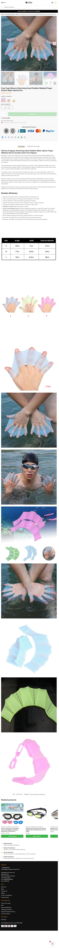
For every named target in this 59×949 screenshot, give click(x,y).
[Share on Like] (2, 137)
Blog (2, 889)
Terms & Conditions (6, 895)
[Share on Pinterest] (12, 137)
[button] (6, 113)
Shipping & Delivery (6, 909)
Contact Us (4, 891)
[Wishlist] (21, 805)
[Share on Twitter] (8, 137)
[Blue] (8, 100)
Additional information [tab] (33, 146)
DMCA (3, 893)
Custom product (5, 913)
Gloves (17, 14)
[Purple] (3, 100)
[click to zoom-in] (29, 43)
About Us (3, 887)
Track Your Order (6, 903)
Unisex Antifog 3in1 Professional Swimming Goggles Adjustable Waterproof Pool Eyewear (10, 830)
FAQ (2, 905)
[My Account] (52, 3)
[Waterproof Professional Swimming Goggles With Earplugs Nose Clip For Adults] (37, 814)
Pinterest (3, 919)
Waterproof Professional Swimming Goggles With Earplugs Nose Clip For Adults (36, 830)
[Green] (14, 100)
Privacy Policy (5, 897)
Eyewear (3, 826)
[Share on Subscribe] (21, 137)
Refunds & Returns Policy (8, 911)
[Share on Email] (18, 137)
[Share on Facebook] (5, 137)
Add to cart (32, 114)
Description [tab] (21, 146)
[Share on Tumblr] (15, 137)
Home (2, 14)
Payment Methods (6, 907)
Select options (12, 836)
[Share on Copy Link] (24, 137)
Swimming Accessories (10, 14)
